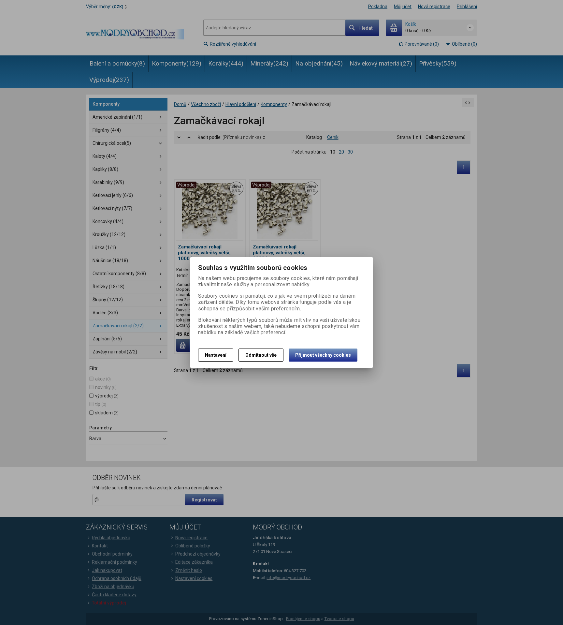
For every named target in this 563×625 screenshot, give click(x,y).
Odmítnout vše (261, 355)
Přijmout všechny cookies (323, 355)
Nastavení (215, 355)
